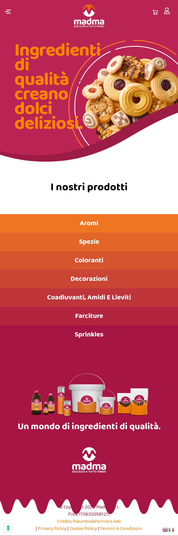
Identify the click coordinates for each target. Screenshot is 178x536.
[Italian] (171, 529)
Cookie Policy (83, 529)
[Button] (167, 11)
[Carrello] (155, 11)
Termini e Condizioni (121, 529)
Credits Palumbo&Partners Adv (89, 521)
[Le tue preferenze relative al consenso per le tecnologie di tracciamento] (8, 527)
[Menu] (7, 11)
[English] (165, 529)
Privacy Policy (52, 529)
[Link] (89, 17)
